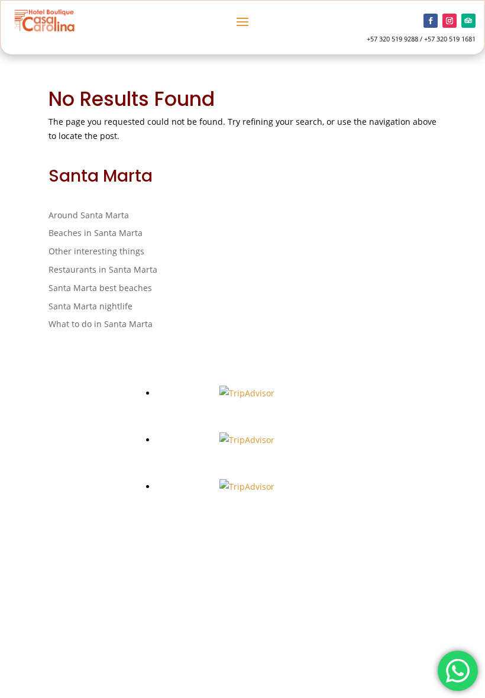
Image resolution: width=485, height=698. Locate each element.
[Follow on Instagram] (449, 21)
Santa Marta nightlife (90, 306)
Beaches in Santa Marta (95, 232)
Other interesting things (96, 251)
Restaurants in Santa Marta (102, 269)
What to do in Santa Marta (100, 323)
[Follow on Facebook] (430, 21)
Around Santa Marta (88, 215)
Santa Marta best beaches (100, 287)
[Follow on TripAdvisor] (468, 21)
